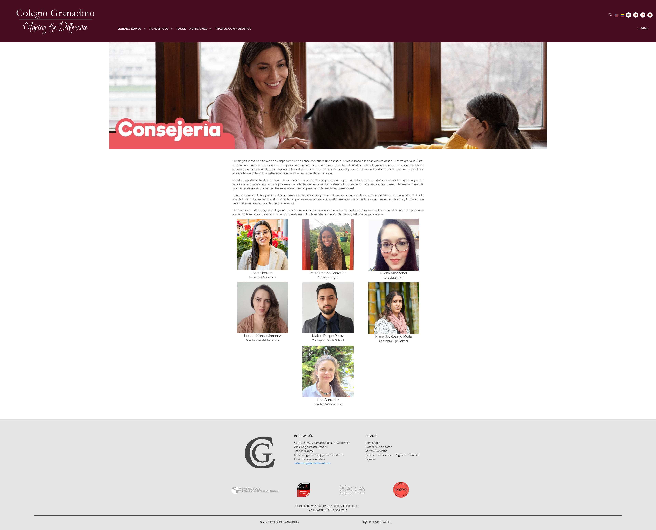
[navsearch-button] (610, 15)
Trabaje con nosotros (233, 28)
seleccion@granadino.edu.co (312, 463)
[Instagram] (628, 15)
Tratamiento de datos (378, 447)
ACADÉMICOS (158, 28)
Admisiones (198, 28)
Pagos (181, 28)
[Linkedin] (642, 15)
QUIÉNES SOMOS (129, 28)
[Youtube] (650, 15)
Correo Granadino (376, 451)
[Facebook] (635, 15)
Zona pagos (372, 442)
